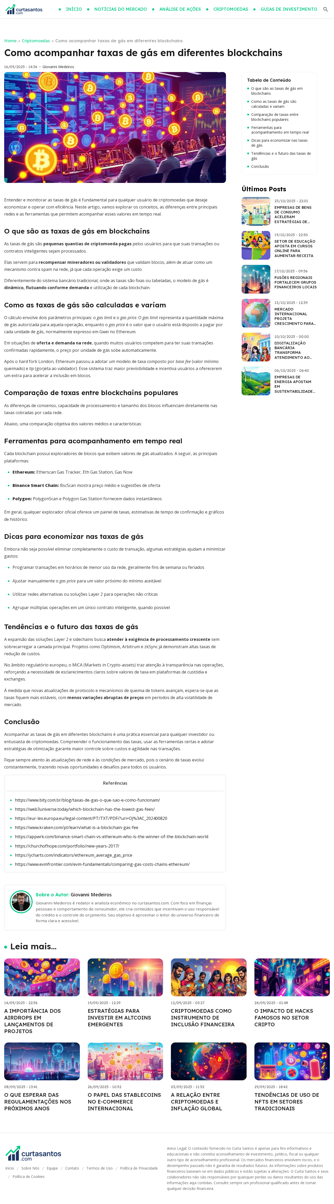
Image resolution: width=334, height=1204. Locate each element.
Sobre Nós (30, 1168)
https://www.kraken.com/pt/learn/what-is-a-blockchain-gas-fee (76, 827)
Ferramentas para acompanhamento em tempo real (280, 130)
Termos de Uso (99, 1168)
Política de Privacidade (139, 1168)
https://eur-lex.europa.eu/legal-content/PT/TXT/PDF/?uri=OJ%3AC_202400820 (91, 818)
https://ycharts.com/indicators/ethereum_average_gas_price (73, 855)
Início (9, 1168)
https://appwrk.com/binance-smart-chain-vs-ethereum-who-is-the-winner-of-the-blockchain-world (111, 836)
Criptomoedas (36, 41)
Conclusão (260, 166)
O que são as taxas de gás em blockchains (277, 91)
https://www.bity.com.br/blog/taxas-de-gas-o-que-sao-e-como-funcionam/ (87, 800)
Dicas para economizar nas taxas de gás (279, 143)
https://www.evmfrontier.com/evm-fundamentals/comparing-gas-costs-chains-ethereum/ (102, 864)
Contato (72, 1168)
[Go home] (24, 9)
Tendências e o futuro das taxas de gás (281, 156)
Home (10, 41)
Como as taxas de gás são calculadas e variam (273, 104)
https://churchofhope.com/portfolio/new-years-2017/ (67, 846)
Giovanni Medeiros (58, 66)
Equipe (52, 1168)
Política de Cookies (29, 1176)
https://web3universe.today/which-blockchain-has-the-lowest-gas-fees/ (85, 809)
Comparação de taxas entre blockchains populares (275, 117)
